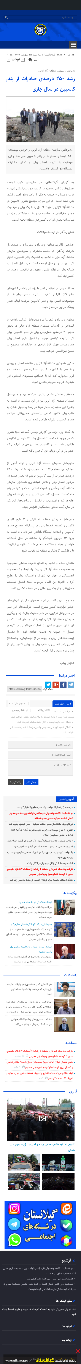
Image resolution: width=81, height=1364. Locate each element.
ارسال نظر (31, 782)
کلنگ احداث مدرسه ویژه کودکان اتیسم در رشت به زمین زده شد (41, 880)
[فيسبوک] (63, 685)
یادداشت (70, 975)
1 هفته (17, 1067)
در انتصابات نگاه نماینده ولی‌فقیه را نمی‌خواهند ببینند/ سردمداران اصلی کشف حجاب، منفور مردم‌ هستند (29, 912)
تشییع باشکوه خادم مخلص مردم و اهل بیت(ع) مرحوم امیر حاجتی (42, 1147)
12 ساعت (20, 1056)
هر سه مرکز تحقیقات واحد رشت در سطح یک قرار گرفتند (45, 807)
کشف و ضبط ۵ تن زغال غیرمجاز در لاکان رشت (50, 863)
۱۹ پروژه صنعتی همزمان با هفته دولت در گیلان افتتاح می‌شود (43, 847)
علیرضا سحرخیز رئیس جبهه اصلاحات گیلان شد (50, 1279)
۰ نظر (36, 60)
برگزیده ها (69, 893)
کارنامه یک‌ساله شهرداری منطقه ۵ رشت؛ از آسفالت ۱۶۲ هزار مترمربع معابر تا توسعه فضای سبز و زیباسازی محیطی (29, 934)
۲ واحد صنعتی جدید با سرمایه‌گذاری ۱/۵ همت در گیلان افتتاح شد (40, 841)
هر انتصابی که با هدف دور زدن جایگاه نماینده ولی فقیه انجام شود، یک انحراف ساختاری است (29, 989)
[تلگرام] (71, 685)
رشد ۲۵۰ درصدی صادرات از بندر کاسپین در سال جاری (40, 84)
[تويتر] (48, 685)
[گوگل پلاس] (55, 685)
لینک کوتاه (48, 689)
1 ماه (41, 1078)
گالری (73, 1091)
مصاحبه (71, 1043)
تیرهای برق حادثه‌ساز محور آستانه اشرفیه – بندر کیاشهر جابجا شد (41, 824)
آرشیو (66, 1260)
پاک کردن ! (15, 782)
